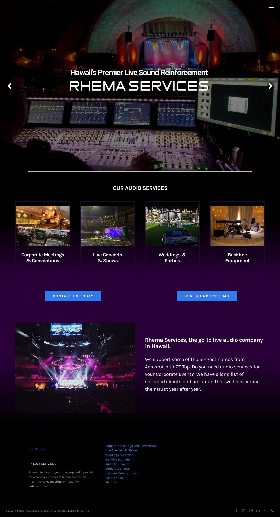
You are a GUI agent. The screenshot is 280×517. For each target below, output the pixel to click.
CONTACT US (37, 449)
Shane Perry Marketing (56, 511)
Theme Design (33, 511)
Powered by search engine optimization (110, 511)
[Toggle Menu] (271, 7)
